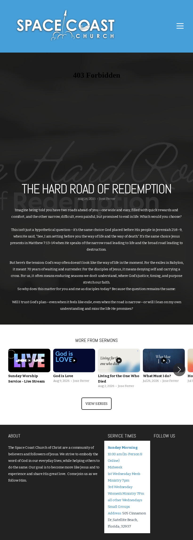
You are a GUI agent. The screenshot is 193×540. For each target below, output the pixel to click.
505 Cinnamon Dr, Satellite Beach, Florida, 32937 (127, 520)
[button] (179, 369)
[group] (29, 370)
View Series (96, 404)
